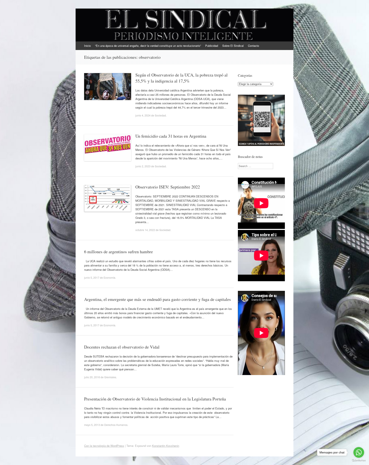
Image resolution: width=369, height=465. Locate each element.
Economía (109, 277)
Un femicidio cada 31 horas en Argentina (170, 136)
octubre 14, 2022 (145, 230)
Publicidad (211, 46)
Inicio (87, 46)
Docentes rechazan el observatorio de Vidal (122, 347)
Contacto (253, 46)
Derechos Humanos (115, 425)
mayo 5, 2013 (92, 425)
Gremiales (110, 377)
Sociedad (160, 115)
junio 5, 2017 (91, 277)
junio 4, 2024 (143, 115)
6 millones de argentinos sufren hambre (118, 252)
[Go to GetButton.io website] (359, 460)
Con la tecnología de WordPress (104, 446)
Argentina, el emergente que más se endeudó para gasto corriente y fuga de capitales (157, 299)
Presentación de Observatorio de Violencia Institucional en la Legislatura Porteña (155, 399)
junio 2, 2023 (143, 166)
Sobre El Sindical (233, 46)
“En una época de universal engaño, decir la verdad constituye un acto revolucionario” (148, 46)
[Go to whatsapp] (358, 452)
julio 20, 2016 (92, 377)
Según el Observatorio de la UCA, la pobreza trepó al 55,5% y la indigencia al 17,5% (181, 78)
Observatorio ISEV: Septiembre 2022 (167, 187)
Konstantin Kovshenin (165, 446)
